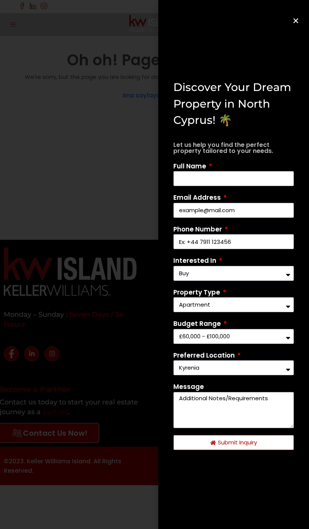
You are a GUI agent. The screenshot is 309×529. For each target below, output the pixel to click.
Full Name (190, 166)
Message (188, 386)
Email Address (197, 197)
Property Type (197, 292)
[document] (154, 264)
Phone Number (198, 229)
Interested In (195, 260)
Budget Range (197, 323)
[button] (295, 20)
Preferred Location (204, 355)
